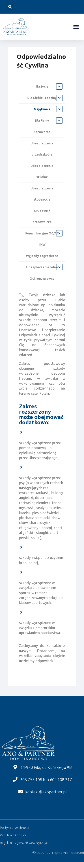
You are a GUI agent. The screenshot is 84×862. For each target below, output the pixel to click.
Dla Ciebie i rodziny (42, 98)
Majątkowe (42, 109)
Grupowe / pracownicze (42, 216)
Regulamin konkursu (14, 835)
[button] (76, 26)
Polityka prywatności (14, 827)
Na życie (42, 86)
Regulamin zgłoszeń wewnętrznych (25, 843)
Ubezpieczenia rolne (42, 267)
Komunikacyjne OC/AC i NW (42, 239)
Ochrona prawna (42, 278)
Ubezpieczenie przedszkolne (42, 149)
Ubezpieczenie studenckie (42, 194)
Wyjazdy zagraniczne (42, 256)
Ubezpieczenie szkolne (42, 171)
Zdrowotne (42, 132)
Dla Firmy (42, 120)
